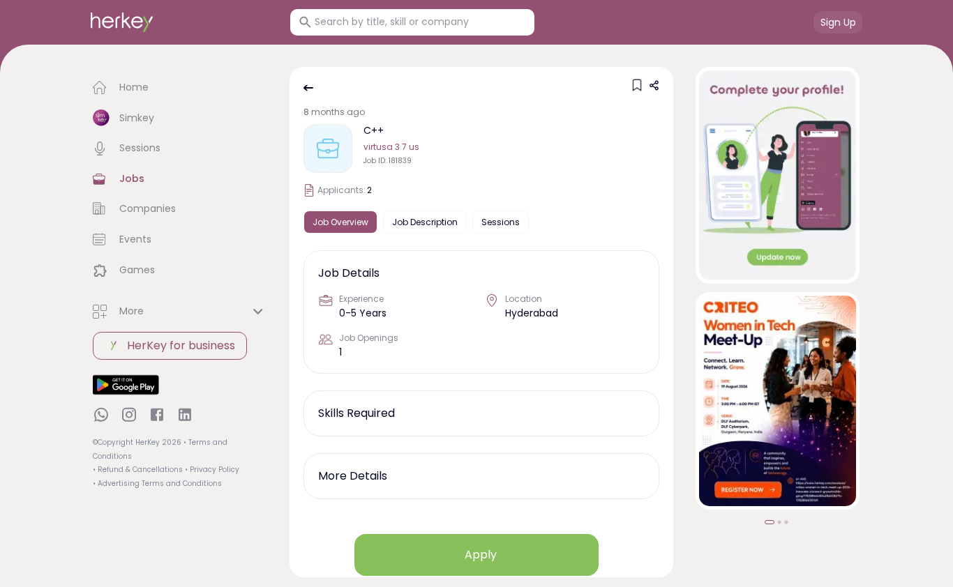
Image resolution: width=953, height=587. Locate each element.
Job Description (425, 222)
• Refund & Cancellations (138, 469)
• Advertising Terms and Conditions (157, 483)
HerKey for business (181, 345)
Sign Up (838, 22)
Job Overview (340, 222)
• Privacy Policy (212, 469)
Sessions (500, 222)
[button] (180, 88)
